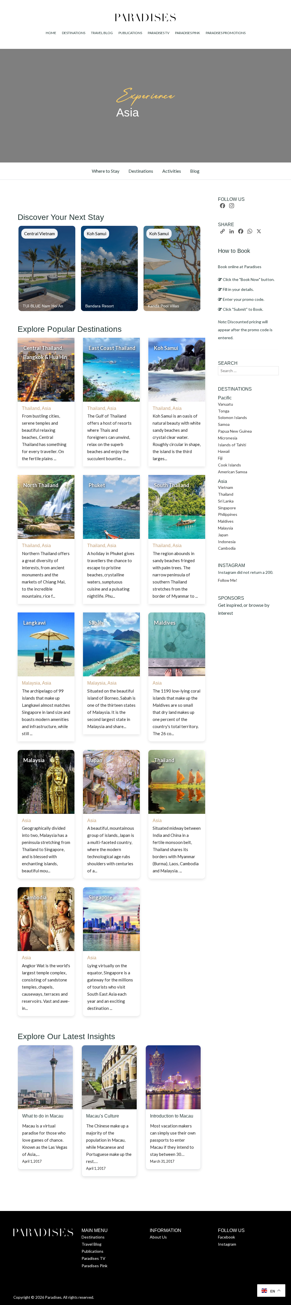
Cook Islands (229, 464)
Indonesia (227, 541)
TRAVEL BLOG (102, 33)
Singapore (227, 507)
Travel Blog (91, 1244)
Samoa (224, 424)
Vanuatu (225, 404)
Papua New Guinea (235, 431)
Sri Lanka (226, 501)
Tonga (223, 410)
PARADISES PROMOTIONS (226, 33)
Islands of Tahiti (232, 444)
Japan (223, 534)
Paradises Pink (94, 1265)
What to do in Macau (42, 1116)
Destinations (93, 1237)
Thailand (31, 408)
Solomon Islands (232, 417)
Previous (11, 268)
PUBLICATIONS (130, 33)
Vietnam (225, 487)
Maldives (226, 521)
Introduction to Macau (171, 1116)
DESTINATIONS (73, 33)
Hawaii (224, 451)
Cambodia (227, 548)
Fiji (220, 458)
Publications (92, 1251)
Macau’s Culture (102, 1116)
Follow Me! (227, 580)
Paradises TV (93, 1258)
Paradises (53, 1297)
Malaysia (31, 683)
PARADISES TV (158, 33)
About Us (158, 1237)
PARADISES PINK (187, 33)
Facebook (226, 1237)
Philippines (227, 514)
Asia (46, 408)
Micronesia (227, 437)
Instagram (227, 1244)
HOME (51, 33)
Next (207, 268)
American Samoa (232, 471)
